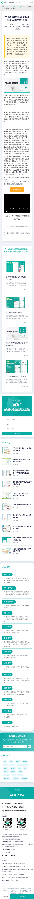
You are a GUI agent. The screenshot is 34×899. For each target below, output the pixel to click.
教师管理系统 (20, 27)
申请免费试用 (17, 189)
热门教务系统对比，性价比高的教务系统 (13, 863)
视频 (25, 834)
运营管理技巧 (6, 775)
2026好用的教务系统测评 (8, 849)
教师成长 (17, 761)
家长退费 (13, 768)
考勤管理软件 (6, 778)
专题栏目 (21, 834)
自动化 (11, 761)
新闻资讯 (19, 7)
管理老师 (26, 27)
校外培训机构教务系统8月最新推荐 (10, 836)
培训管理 (20, 771)
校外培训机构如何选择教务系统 (10, 847)
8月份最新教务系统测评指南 (10, 880)
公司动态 (10, 834)
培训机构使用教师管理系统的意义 (17, 376)
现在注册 (19, 172)
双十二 (5, 765)
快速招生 (25, 761)
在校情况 (5, 771)
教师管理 (21, 142)
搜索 (29, 746)
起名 (19, 768)
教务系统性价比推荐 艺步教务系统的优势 (14, 866)
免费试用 (17, 433)
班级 (25, 768)
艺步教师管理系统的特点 (14, 312)
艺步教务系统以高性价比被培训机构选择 (13, 874)
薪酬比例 (13, 771)
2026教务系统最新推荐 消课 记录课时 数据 (12, 841)
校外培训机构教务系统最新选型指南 (11, 839)
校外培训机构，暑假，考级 (23, 765)
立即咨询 (5, 896)
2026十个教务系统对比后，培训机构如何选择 (15, 877)
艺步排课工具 (15, 778)
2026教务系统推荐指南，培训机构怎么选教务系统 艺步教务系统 (17, 844)
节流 (14, 775)
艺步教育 (4, 834)
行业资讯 (12, 7)
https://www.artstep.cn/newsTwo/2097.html (16, 181)
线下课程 (12, 765)
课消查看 (5, 768)
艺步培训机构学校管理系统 (17, 892)
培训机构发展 (24, 778)
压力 (5, 761)
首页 (7, 7)
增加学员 (20, 775)
